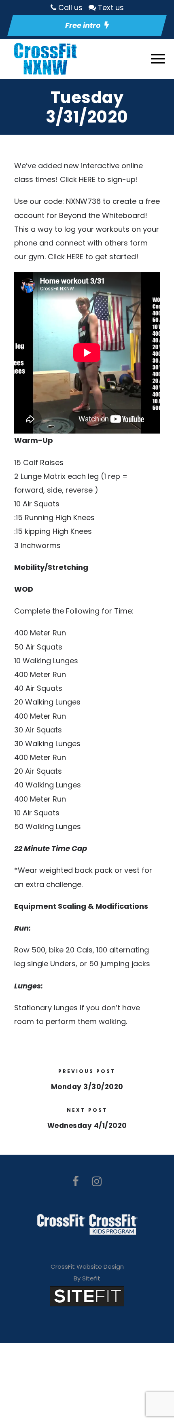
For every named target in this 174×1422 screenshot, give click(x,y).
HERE (87, 179)
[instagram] (97, 1181)
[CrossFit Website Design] (87, 1295)
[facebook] (75, 1181)
